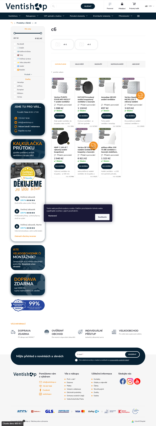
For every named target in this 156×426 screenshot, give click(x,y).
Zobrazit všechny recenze (25, 236)
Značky (96, 392)
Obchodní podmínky (74, 392)
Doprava (70, 382)
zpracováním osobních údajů (119, 360)
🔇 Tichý (20, 55)
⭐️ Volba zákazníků (23, 63)
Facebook (46, 390)
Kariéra (96, 396)
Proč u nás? (71, 379)
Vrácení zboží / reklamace (29, 126)
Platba (69, 386)
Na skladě (20, 44)
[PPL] (22, 411)
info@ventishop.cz (25, 122)
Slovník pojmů (99, 389)
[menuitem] (14, 16)
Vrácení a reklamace (74, 389)
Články (96, 386)
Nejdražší (98, 64)
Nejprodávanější (117, 64)
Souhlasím (102, 217)
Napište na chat (24, 131)
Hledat (87, 6)
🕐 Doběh (20, 48)
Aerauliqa (20, 82)
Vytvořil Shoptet (140, 421)
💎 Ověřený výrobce (24, 59)
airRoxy (20, 86)
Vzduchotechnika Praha (75, 399)
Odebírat (132, 354)
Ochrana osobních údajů (75, 396)
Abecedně (135, 64)
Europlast (20, 90)
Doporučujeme (60, 64)
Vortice (19, 97)
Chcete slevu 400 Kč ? (12, 423)
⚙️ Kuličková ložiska (24, 52)
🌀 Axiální (20, 66)
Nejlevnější (79, 64)
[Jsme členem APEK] (110, 411)
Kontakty (97, 379)
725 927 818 (23, 118)
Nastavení (52, 215)
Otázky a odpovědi (100, 382)
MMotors (20, 93)
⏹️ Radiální (21, 70)
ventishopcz (47, 394)
